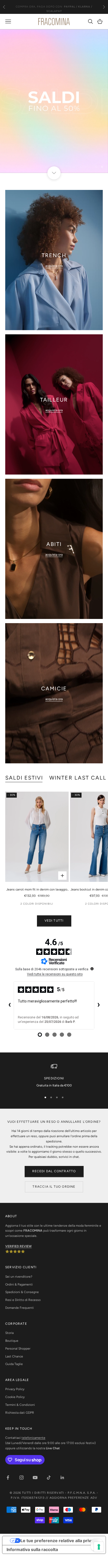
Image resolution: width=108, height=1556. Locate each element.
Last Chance (14, 1356)
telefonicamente (33, 1438)
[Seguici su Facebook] (7, 1477)
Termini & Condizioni (20, 1405)
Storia (9, 1333)
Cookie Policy (15, 1397)
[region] (54, 101)
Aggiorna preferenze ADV (73, 1497)
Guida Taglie (14, 1364)
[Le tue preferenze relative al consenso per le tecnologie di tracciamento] (99, 1547)
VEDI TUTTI (54, 920)
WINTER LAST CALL (77, 778)
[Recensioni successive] (98, 1005)
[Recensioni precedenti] (9, 1005)
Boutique (11, 1341)
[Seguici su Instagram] (21, 1477)
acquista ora (54, 266)
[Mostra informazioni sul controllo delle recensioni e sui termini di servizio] (92, 969)
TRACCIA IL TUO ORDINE (54, 1186)
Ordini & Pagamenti (19, 1284)
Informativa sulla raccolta (32, 1549)
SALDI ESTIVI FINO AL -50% (54, 6)
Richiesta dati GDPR (19, 1412)
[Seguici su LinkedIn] (62, 1477)
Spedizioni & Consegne (22, 1292)
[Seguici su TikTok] (48, 1477)
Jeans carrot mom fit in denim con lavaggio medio (36, 890)
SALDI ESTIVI (24, 778)
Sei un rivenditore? (18, 1276)
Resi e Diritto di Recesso (23, 1300)
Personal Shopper (17, 1348)
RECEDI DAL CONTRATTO (54, 1171)
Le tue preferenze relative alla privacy (59, 1540)
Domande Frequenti (19, 1308)
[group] (54, 101)
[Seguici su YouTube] (35, 1477)
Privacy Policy (14, 1389)
